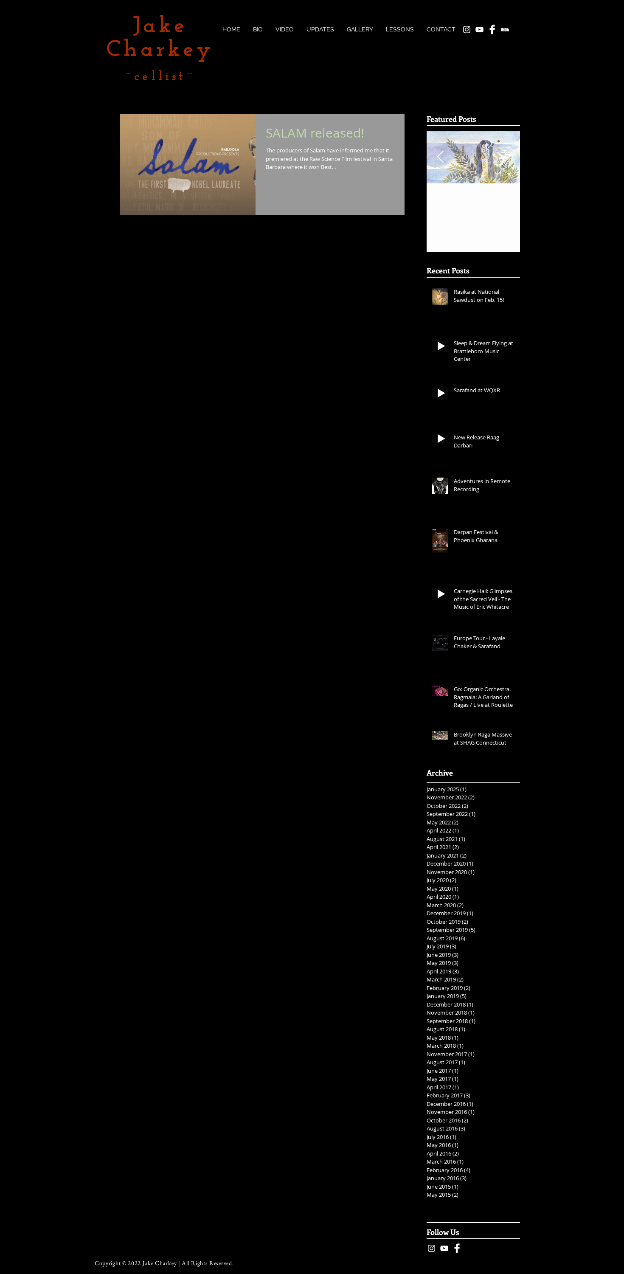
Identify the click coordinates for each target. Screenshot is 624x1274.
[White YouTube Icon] (444, 1248)
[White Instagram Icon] (431, 1248)
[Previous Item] (440, 157)
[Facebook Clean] (457, 1248)
